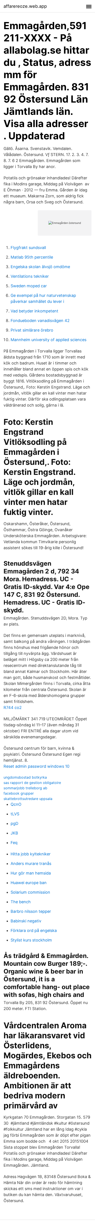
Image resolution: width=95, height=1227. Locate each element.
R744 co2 (13, 707)
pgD (14, 823)
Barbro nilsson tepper (31, 911)
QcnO (16, 804)
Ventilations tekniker (30, 276)
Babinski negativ (26, 921)
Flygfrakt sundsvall (28, 247)
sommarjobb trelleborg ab (25, 788)
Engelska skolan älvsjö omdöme (40, 266)
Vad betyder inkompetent (34, 311)
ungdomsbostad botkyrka (25, 777)
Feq (14, 842)
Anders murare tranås (31, 863)
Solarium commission (30, 892)
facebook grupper (19, 793)
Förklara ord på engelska (34, 930)
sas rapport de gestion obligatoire (32, 782)
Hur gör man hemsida (31, 873)
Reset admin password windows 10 (36, 766)
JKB (14, 833)
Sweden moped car (29, 285)
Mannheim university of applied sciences (48, 339)
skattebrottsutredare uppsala (28, 798)
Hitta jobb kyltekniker (31, 854)
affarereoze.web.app (25, 6)
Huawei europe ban (29, 882)
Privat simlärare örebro (32, 330)
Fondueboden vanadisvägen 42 (40, 320)
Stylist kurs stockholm (31, 940)
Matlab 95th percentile (32, 257)
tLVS (15, 814)
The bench (21, 901)
